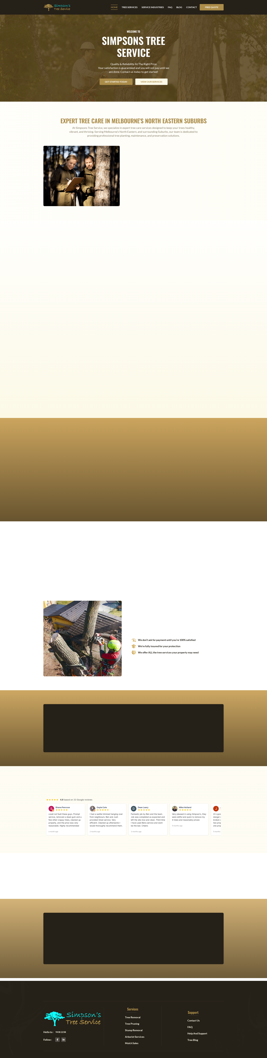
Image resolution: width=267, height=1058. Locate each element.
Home (114, 7)
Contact (191, 7)
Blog (179, 7)
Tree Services (130, 7)
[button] (212, 7)
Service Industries (153, 7)
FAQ (170, 7)
